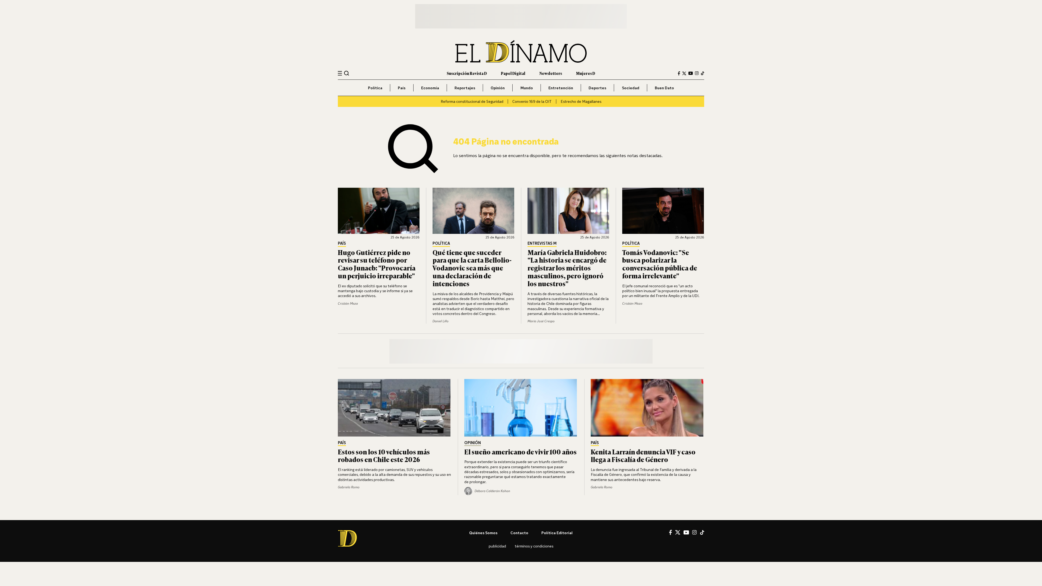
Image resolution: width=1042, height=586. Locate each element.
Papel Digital (513, 73)
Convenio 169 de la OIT (532, 101)
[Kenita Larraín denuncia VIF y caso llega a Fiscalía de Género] (647, 408)
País (401, 87)
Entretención (560, 87)
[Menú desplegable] (340, 73)
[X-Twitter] (684, 73)
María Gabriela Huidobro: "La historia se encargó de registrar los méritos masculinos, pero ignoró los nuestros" (567, 267)
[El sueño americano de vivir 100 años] (521, 408)
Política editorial (557, 532)
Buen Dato (664, 87)
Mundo (526, 87)
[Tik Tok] (702, 532)
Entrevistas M (542, 243)
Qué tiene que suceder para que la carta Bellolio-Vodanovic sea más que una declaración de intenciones (472, 267)
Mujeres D (585, 73)
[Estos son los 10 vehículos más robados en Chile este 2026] (394, 408)
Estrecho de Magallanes (581, 101)
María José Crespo (541, 321)
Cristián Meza (348, 303)
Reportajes (465, 87)
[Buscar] (346, 73)
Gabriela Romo (349, 487)
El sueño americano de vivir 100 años (520, 451)
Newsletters (550, 73)
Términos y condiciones (534, 546)
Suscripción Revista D (467, 73)
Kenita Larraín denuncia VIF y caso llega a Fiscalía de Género (643, 455)
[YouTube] (690, 73)
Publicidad (497, 546)
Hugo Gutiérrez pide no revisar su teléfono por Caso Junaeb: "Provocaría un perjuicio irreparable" (376, 263)
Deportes (597, 87)
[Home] (521, 51)
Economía (430, 87)
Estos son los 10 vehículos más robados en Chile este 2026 (384, 455)
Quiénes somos (483, 532)
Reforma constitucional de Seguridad (472, 101)
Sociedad (630, 87)
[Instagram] (697, 73)
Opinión (498, 87)
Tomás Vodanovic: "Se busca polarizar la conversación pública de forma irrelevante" (659, 263)
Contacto (519, 532)
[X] (677, 532)
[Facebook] (679, 73)
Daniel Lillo (441, 321)
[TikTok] (702, 73)
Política (375, 87)
